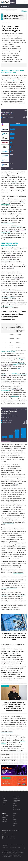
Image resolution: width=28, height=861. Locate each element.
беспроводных (21, 594)
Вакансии (4, 819)
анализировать (5, 390)
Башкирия (4, 370)
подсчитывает (15, 396)
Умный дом (5, 680)
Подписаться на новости (8, 760)
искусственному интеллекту (15, 750)
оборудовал (21, 359)
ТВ (13, 807)
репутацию (4, 552)
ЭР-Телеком (10, 266)
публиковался (16, 81)
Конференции (16, 798)
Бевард (12, 187)
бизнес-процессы (6, 285)
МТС (17, 359)
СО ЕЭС (22, 202)
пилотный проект (22, 373)
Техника (15, 805)
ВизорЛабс (18, 545)
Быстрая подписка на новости (11, 830)
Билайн (4, 373)
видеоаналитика (5, 748)
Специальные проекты (16, 800)
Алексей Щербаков (18, 572)
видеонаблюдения (21, 77)
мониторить (18, 598)
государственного (6, 291)
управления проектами (7, 222)
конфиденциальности (7, 306)
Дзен (14, 825)
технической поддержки (8, 296)
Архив (3, 806)
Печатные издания (17, 809)
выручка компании (16, 226)
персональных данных (12, 302)
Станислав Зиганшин (7, 731)
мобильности (5, 594)
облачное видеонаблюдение (9, 587)
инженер (15, 483)
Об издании (5, 815)
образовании (12, 724)
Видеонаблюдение (7, 375)
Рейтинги (4, 802)
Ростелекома (13, 680)
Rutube (14, 821)
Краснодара (4, 379)
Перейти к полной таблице (8, 351)
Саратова (19, 377)
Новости (4, 798)
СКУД (8, 515)
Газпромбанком (5, 203)
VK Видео (15, 819)
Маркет (15, 803)
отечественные (18, 101)
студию (15, 364)
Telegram (15, 823)
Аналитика (4, 800)
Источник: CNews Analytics (17, 350)
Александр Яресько (14, 609)
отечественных (5, 646)
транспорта (4, 513)
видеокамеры (9, 604)
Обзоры (4, 804)
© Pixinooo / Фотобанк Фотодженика (19, 630)
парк (19, 368)
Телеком (12, 2)
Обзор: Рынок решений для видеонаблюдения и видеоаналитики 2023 (13, 16)
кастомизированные (8, 522)
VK (13, 817)
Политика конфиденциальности (12, 834)
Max (14, 815)
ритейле (21, 722)
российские (10, 746)
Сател (24, 547)
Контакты (4, 821)
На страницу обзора (10, 11)
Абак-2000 (17, 485)
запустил (14, 373)
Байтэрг (14, 181)
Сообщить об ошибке (9, 836)
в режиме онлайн (17, 388)
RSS (5, 832)
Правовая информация (10, 838)
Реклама (4, 817)
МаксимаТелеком (12, 185)
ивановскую (9, 364)
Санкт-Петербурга (11, 377)
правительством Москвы (9, 229)
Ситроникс (19, 506)
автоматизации (18, 277)
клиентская (9, 255)
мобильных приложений (16, 596)
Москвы (3, 377)
